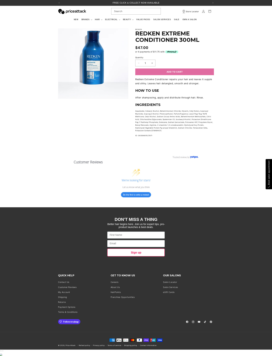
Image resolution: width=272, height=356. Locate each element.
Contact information (148, 345)
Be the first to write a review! (136, 194)
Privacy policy (99, 345)
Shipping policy (130, 345)
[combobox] (136, 11)
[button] (87, 19)
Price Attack (71, 345)
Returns (62, 302)
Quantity (139, 57)
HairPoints (116, 292)
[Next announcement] (213, 3)
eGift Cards (169, 292)
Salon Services (170, 287)
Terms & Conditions (67, 312)
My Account (64, 292)
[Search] (157, 11)
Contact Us (63, 282)
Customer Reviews (67, 287)
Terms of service (114, 345)
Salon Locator (170, 282)
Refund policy (84, 345)
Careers (114, 282)
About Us (115, 287)
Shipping (62, 297)
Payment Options (66, 307)
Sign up (136, 252)
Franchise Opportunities (123, 297)
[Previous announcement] (59, 3)
